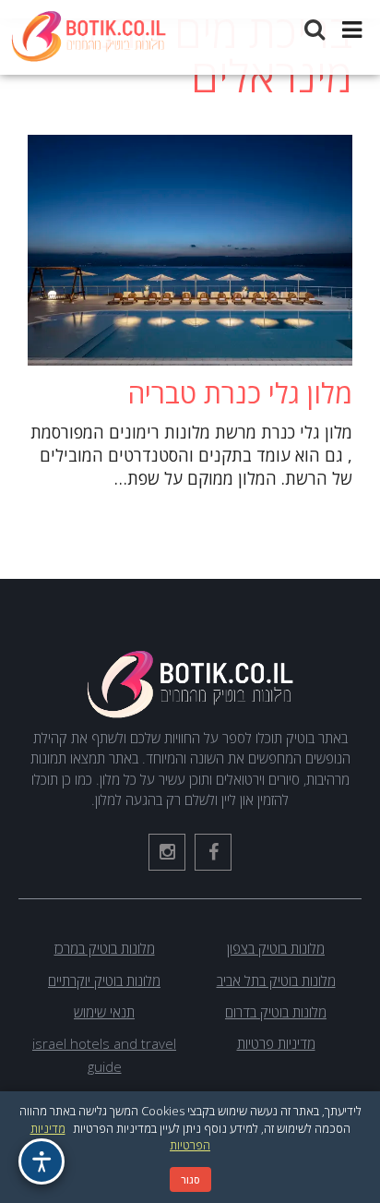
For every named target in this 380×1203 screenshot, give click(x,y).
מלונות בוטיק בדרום (276, 1012)
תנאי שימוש (104, 1012)
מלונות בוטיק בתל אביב (276, 980)
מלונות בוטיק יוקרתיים (104, 980)
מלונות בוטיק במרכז (104, 948)
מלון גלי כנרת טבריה (239, 393)
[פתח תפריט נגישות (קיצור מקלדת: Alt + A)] (41, 1161)
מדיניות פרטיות (276, 1043)
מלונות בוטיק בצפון (276, 948)
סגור (190, 1179)
